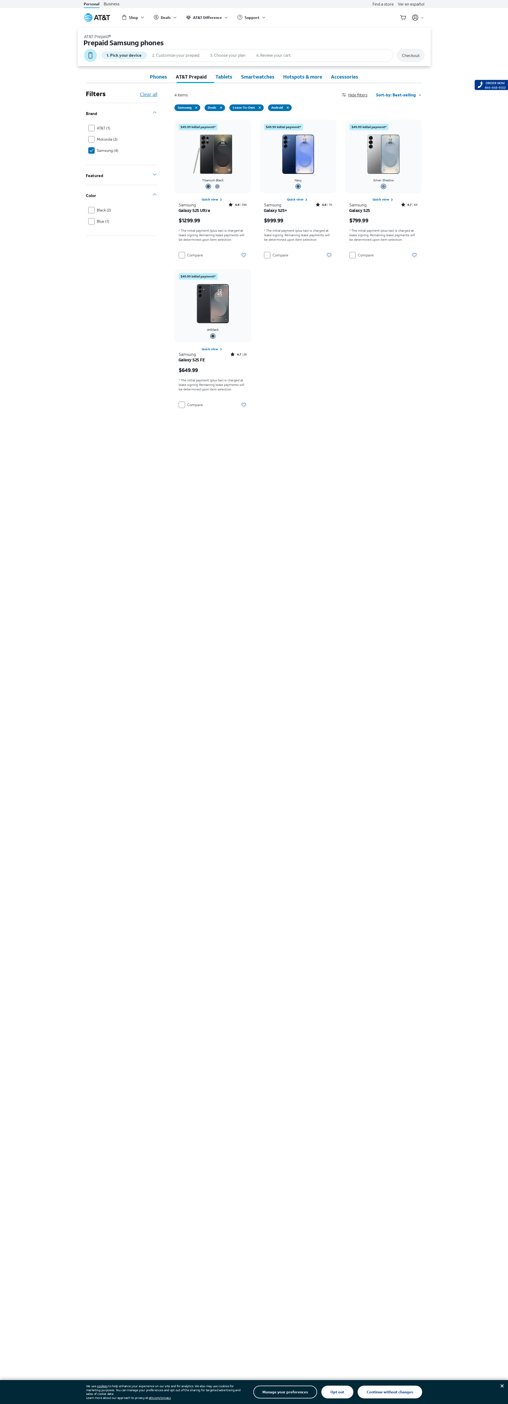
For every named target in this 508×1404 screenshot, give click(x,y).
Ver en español (411, 4)
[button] (359, 95)
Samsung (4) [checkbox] (107, 150)
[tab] (158, 76)
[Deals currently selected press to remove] (221, 107)
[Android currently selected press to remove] (288, 107)
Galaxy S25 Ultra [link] (194, 210)
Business (111, 3)
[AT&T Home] (97, 17)
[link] (212, 199)
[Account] (418, 17)
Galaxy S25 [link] (359, 210)
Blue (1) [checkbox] (103, 221)
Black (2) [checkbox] (104, 210)
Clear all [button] (148, 94)
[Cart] (403, 17)
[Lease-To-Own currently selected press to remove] (260, 107)
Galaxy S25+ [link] (275, 210)
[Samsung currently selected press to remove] (196, 107)
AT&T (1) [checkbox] (103, 127)
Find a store (383, 4)
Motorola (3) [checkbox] (107, 139)
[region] (212, 190)
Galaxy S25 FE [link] (192, 359)
